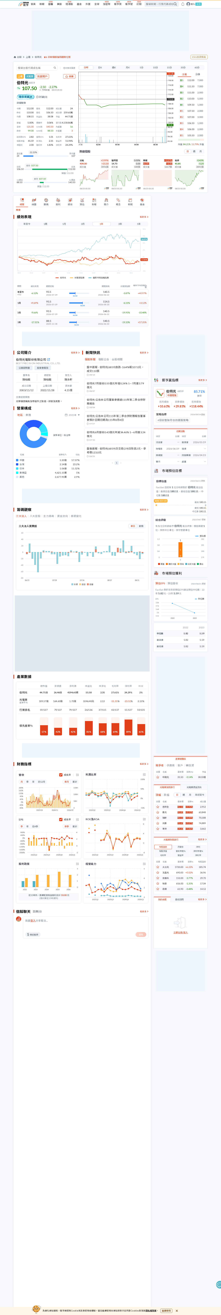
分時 (86, 67)
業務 (28, 415)
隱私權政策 (151, 1310)
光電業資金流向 (194, 787)
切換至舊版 (70, 68)
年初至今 (199, 794)
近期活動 (180, 431)
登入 (193, 4)
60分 (197, 67)
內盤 (180, 144)
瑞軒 (164, 818)
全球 (96, 4)
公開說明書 (24, 367)
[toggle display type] (77, 775)
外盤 (202, 144)
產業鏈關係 (180, 759)
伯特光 (38, 57)
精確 (145, 160)
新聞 (41, 4)
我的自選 (162, 899)
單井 (164, 829)
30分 (183, 67)
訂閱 (139, 4)
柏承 (177, 160)
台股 (50, 4)
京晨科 (165, 878)
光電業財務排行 (171, 839)
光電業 (29, 76)
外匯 (88, 4)
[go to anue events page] (183, 4)
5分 (141, 67)
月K (128, 67)
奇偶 (164, 889)
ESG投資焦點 (199, 57)
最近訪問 (179, 899)
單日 (133, 526)
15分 (169, 67)
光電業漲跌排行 (167, 787)
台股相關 (117, 359)
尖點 (82, 160)
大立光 (165, 867)
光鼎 (164, 823)
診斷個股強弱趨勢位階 (59, 57)
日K (100, 67)
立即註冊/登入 (180, 932)
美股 (59, 4)
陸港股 (69, 4)
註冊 (198, 4)
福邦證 (114, 160)
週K (114, 67)
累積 (141, 526)
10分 (155, 67)
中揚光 (165, 777)
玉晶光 (165, 873)
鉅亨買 (118, 4)
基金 (79, 4)
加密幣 (106, 4)
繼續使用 (166, 1310)
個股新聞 (90, 359)
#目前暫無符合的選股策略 (173, 420)
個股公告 (103, 359)
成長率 (67, 775)
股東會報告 (42, 367)
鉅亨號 (129, 4)
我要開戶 (42, 76)
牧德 (164, 884)
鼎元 (164, 812)
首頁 (33, 4)
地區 (20, 415)
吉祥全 (165, 807)
